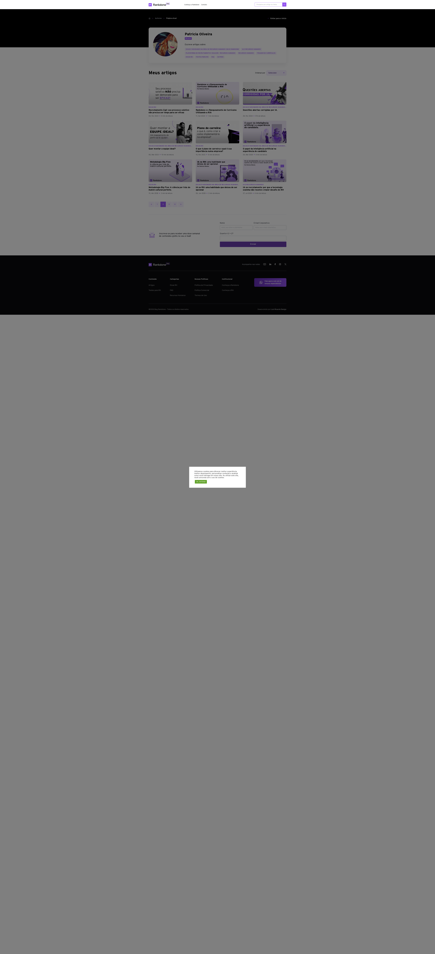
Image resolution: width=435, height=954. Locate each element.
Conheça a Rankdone (191, 5)
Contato (204, 5)
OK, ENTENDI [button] (200, 482)
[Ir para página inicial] (159, 4)
